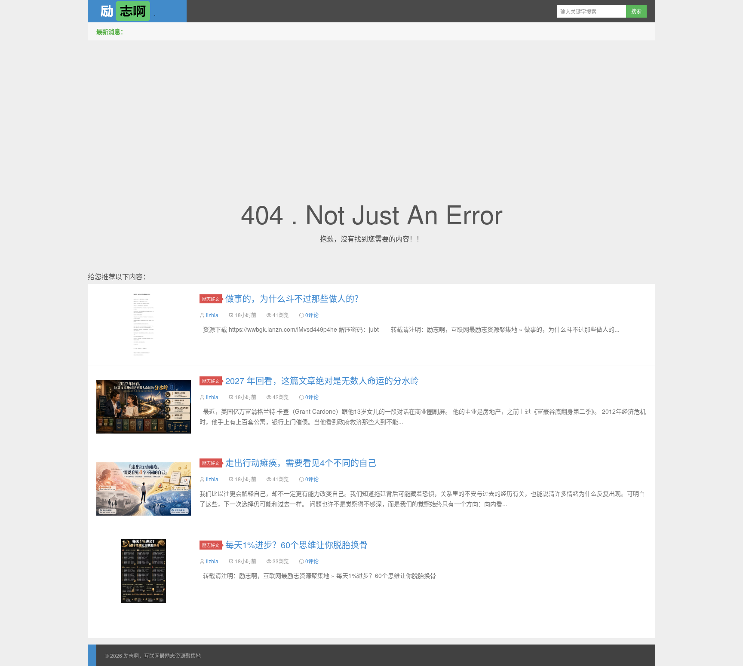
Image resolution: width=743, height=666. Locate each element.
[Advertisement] (371, 107)
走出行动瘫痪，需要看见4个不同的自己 (300, 462)
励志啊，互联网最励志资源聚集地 (137, 11)
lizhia (212, 314)
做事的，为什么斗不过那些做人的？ (294, 298)
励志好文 (210, 299)
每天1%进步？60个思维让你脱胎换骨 (296, 544)
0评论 (312, 314)
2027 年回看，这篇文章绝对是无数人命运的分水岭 (322, 380)
